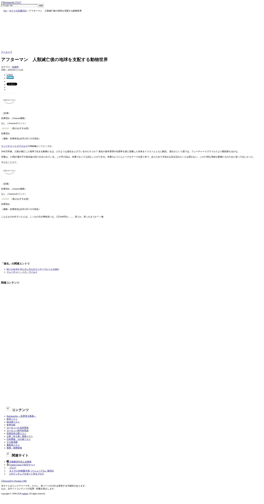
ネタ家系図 (12, 442)
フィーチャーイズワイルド (14, 146)
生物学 (15, 67)
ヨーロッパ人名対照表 (18, 428)
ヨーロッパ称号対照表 (18, 430)
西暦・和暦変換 (14, 448)
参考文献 (11, 425)
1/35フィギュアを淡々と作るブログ (26, 474)
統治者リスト (13, 422)
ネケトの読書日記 (18, 11)
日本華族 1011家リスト (19, 439)
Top (5, 11)
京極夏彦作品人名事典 (20, 462)
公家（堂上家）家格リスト (20, 436)
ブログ (12, 468)
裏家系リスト (13, 445)
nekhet (25, 493)
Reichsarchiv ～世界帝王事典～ (21, 416)
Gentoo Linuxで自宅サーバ (22, 465)
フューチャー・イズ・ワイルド (22, 272)
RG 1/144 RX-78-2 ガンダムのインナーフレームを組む (33, 269)
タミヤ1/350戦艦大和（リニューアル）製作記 (31, 471)
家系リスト (12, 419)
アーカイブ (6, 52)
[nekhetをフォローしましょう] (10, 78)
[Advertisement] (83, 31)
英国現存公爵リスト (16, 433)
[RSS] (10, 75)
